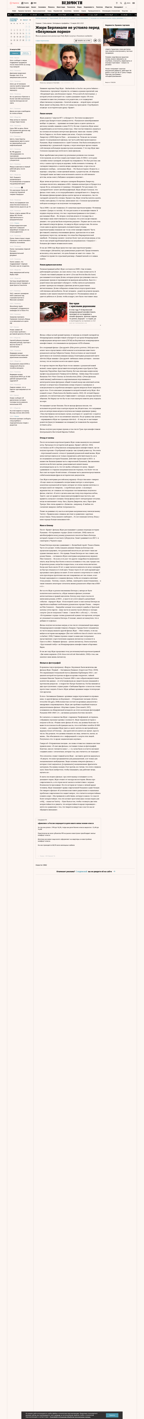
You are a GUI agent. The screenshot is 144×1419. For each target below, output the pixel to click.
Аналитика (67, 11)
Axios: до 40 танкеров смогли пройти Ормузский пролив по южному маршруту (19, 87)
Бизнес (33, 7)
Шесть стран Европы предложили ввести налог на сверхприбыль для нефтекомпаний (19, 142)
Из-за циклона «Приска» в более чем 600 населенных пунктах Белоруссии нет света (20, 100)
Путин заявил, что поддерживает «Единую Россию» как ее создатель (19, 264)
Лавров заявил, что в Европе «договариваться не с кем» (20, 389)
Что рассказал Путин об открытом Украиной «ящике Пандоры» (19, 192)
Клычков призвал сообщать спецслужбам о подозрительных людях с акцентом (20, 422)
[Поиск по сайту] (121, 3)
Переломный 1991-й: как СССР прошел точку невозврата (68, 18)
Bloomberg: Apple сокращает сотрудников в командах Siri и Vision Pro (19, 308)
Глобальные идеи (23, 7)
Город (49, 11)
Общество (108, 7)
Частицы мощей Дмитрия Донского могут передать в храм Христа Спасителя (20, 283)
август (25, 20)
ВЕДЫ (14, 11)
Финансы (51, 7)
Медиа (79, 7)
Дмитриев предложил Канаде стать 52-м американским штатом (18, 75)
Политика (99, 7)
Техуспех (125, 11)
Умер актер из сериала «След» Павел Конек (18, 121)
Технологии (71, 7)
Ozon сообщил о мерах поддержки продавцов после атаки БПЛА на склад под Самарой (20, 63)
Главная (39, 23)
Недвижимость (89, 7)
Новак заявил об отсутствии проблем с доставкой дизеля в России (20, 332)
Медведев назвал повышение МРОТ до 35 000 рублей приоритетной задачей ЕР (20, 378)
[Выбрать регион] (117, 3)
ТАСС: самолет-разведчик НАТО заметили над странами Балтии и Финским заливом (19, 297)
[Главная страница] (72, 3)
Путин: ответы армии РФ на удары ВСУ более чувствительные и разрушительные (20, 216)
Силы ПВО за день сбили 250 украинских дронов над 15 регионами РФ (20, 130)
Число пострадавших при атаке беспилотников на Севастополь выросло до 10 (20, 205)
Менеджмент (118, 7)
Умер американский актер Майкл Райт (19, 274)
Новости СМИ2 (41, 865)
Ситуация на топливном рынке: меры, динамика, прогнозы (110, 18)
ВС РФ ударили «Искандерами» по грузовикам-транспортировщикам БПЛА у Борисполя (20, 156)
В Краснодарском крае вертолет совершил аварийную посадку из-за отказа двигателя (19, 229)
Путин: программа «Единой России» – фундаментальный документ (20, 252)
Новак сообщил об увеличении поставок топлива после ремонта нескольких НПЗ (19, 401)
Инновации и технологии (111, 11)
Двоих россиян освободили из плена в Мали (20, 112)
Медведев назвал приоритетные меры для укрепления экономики (19, 355)
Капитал (76, 11)
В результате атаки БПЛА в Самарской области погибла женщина (20, 366)
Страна (83, 11)
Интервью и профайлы (61, 23)
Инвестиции (61, 7)
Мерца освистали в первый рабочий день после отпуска (20, 169)
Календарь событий (14, 20)
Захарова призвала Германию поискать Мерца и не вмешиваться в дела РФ (20, 320)
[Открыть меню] (133, 3)
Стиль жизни (47, 23)
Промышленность (94, 11)
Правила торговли (24, 11)
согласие (57, 1415)
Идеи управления (39, 11)
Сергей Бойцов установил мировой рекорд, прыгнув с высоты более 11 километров (20, 343)
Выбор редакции (41, 18)
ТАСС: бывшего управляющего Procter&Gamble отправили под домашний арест (20, 180)
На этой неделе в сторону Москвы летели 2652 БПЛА (19, 412)
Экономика (42, 7)
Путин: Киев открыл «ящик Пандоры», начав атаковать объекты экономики (20, 240)
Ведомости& (58, 11)
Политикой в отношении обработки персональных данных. (70, 1417)
